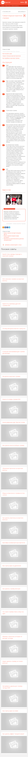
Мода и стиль (7, 5)
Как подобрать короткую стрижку (10, 58)
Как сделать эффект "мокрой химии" (13, 734)
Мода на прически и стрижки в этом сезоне (13, 494)
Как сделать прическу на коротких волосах (12, 519)
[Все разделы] (26, 2)
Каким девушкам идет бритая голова (13, 422)
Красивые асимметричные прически (13, 543)
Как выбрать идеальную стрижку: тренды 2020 (12, 687)
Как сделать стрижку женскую (11, 589)
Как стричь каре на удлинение (11, 566)
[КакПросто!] (5, 2)
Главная (2, 5)
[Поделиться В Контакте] (5, 227)
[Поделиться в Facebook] (7, 227)
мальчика (18, 117)
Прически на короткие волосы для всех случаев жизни (14, 239)
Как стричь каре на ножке (10, 711)
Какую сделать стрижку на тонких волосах (12, 662)
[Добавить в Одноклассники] (3, 227)
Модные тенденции (15, 5)
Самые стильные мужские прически (11, 56)
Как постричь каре (7, 53)
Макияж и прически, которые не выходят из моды (12, 637)
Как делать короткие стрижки (11, 376)
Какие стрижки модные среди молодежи (11, 236)
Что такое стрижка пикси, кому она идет (13, 612)
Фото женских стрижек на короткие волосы (13, 280)
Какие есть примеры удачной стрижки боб (11, 304)
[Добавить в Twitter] (9, 227)
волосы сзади (9, 106)
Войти (22, 2)
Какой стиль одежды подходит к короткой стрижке (12, 255)
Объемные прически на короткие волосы (12, 469)
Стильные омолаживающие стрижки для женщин (13, 352)
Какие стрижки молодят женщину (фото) (12, 233)
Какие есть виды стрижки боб (11, 399)
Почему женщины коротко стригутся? (13, 328)
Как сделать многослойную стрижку (13, 445)
